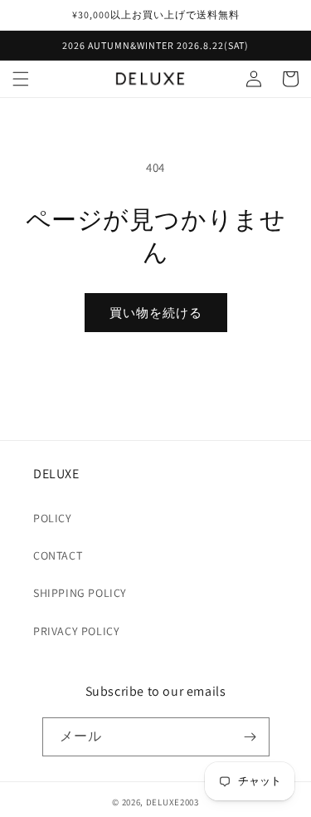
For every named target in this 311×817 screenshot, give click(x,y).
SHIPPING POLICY (80, 592)
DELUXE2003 (172, 802)
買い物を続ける (155, 312)
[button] (20, 79)
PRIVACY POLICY (76, 631)
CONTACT (57, 555)
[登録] (250, 736)
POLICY (52, 518)
